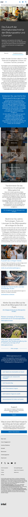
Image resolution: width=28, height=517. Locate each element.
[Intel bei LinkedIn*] (8, 463)
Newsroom (3, 451)
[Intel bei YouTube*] (12, 463)
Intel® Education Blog (8, 383)
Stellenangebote (5, 454)
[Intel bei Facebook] (1, 463)
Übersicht (6, 53)
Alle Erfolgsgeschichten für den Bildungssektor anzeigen (14, 310)
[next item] (27, 5)
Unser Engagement (5, 442)
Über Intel (3, 439)
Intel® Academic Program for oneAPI (11, 394)
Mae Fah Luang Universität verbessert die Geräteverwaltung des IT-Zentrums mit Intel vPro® (14, 341)
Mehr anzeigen (14, 348)
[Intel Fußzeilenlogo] (3, 504)
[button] (14, 257)
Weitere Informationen (14, 431)
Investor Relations (5, 445)
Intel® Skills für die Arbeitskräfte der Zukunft (13, 372)
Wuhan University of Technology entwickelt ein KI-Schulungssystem (13, 317)
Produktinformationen (18, 53)
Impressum (3, 458)
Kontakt (3, 448)
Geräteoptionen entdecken (7, 294)
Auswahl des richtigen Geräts (11, 261)
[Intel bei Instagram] (15, 463)
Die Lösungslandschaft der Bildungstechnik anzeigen (14, 210)
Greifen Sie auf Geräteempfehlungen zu (10, 268)
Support (14, 415)
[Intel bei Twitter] (5, 463)
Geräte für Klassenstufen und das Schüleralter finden (12, 287)
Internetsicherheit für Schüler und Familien (13, 399)
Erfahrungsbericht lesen (7, 320)
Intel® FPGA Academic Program (10, 388)
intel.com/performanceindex (8, 484)
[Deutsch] (23, 2)
